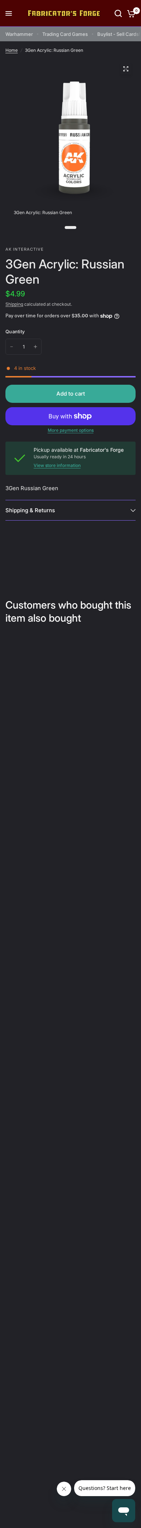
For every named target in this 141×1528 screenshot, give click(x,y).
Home (11, 50)
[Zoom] (125, 68)
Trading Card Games (65, 34)
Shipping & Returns (30, 510)
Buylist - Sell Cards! (118, 34)
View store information (57, 465)
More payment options (71, 430)
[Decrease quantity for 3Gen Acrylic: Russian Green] (11, 346)
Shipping (14, 304)
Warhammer (19, 34)
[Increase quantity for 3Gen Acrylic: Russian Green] (35, 346)
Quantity (15, 331)
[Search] (118, 13)
